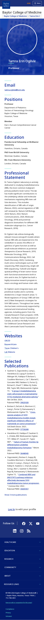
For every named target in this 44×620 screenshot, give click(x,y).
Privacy (8, 613)
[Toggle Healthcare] (40, 542)
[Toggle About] (40, 576)
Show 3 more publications (16, 495)
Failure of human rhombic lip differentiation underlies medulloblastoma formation (22, 445)
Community (10, 567)
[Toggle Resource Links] (40, 584)
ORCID (7, 340)
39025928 (24, 402)
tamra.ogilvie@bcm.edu (15, 90)
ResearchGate (10, 344)
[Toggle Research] (40, 559)
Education (9, 550)
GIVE (28, 3)
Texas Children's (12, 348)
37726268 (24, 429)
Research (8, 559)
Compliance (10, 609)
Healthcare (10, 542)
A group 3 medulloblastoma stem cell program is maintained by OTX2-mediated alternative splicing (22, 394)
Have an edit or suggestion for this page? (19, 603)
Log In (11, 509)
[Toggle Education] (40, 550)
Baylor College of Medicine (15, 16)
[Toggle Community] (40, 567)
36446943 (24, 453)
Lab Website (10, 352)
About (7, 576)
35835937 (24, 489)
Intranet (9, 616)
